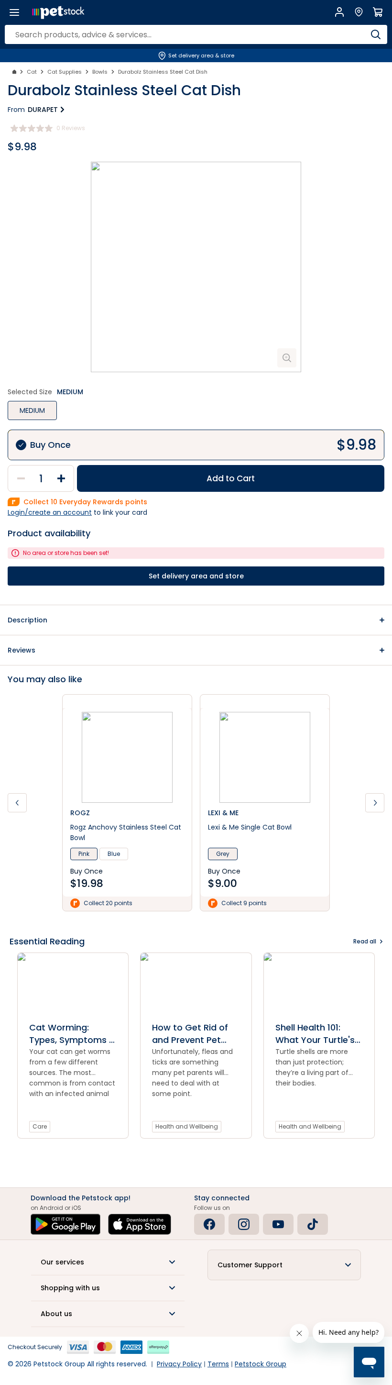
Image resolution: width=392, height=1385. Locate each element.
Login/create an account (50, 512)
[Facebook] (209, 1224)
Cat (32, 72)
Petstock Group (260, 1364)
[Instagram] (244, 1224)
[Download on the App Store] (139, 1224)
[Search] (375, 34)
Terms (218, 1364)
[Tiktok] (312, 1224)
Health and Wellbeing (186, 1126)
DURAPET (43, 109)
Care (40, 1126)
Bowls (100, 72)
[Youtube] (278, 1224)
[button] (196, 620)
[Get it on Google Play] (65, 1224)
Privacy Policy (179, 1364)
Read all (364, 941)
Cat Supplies (64, 72)
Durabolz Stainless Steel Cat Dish (162, 72)
